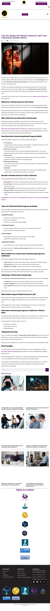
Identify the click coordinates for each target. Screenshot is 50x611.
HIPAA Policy (21, 571)
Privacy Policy (21, 573)
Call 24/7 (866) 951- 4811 (38, 574)
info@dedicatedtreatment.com (39, 579)
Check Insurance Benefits (24, 577)
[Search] (47, 369)
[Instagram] (40, 581)
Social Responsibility (8, 577)
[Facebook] (33, 581)
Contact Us (35, 569)
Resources (21, 569)
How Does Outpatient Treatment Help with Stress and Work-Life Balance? (36, 446)
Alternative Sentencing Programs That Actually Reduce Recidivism (12, 446)
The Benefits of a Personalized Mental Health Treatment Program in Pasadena (12, 408)
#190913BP (25, 605)
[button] (49, 7)
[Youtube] (37, 581)
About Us (5, 571)
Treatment (5, 575)
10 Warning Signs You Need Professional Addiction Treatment (37, 408)
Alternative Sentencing (13, 40)
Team (4, 573)
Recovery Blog (22, 575)
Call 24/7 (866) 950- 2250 (38, 577)
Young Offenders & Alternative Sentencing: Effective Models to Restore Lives (35, 485)
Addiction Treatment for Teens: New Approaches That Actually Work (11, 484)
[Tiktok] (44, 581)
